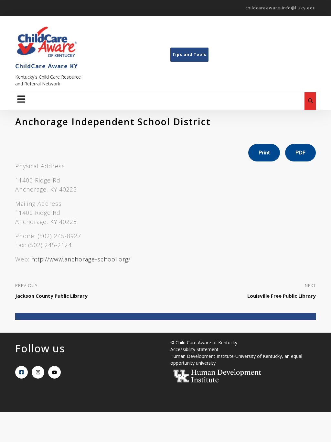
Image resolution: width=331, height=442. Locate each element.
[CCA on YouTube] (54, 372)
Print (264, 152)
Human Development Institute (202, 356)
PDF (300, 152)
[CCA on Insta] (38, 372)
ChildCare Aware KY (46, 66)
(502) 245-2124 (50, 245)
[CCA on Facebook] (21, 372)
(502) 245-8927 (59, 236)
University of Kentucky (258, 356)
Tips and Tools (189, 54)
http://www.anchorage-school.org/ (81, 259)
